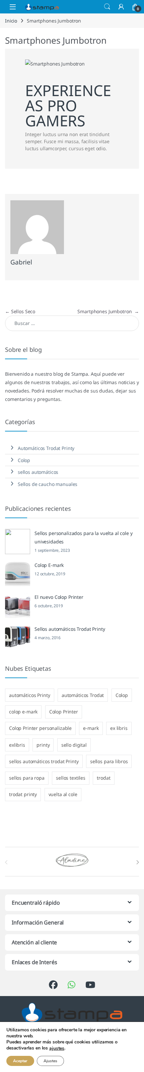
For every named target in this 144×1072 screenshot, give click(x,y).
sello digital (74, 745)
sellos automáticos (38, 472)
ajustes (56, 1048)
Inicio (11, 20)
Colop (24, 460)
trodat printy (23, 794)
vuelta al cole (63, 794)
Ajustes (50, 1061)
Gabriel (21, 262)
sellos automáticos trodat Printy (44, 761)
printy (43, 745)
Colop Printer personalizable (40, 728)
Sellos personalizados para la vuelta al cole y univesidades (83, 537)
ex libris (119, 728)
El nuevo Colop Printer (58, 597)
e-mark (90, 728)
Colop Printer (63, 711)
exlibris (17, 745)
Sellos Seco (20, 311)
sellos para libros (109, 761)
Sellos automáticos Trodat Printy (69, 629)
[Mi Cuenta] (121, 6)
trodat (103, 778)
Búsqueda (107, 6)
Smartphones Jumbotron (108, 311)
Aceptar (20, 1061)
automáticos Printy (29, 695)
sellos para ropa (27, 778)
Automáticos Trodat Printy (46, 448)
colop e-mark (23, 711)
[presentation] (137, 862)
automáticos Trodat (83, 695)
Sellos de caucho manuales (48, 484)
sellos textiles (70, 778)
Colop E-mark (49, 565)
